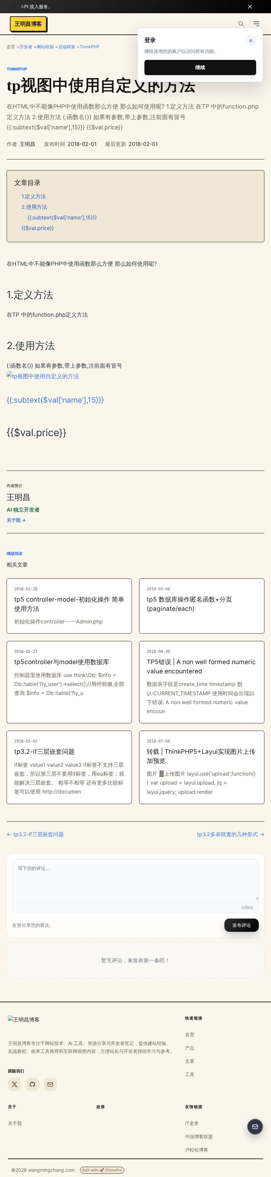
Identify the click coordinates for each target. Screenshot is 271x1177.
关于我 (15, 1123)
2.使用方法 (34, 207)
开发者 (25, 46)
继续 (200, 67)
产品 (189, 1048)
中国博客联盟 (199, 1136)
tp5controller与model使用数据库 (61, 662)
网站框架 (45, 46)
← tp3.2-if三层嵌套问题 (35, 834)
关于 (12, 1106)
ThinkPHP (89, 46)
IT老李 (192, 1123)
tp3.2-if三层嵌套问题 (44, 751)
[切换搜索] (241, 23)
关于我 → (16, 520)
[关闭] (249, 6)
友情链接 (194, 1106)
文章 (189, 1061)
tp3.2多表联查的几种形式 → (230, 834)
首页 (189, 1034)
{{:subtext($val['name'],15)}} (62, 217)
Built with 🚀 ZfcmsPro (102, 1170)
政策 (101, 1106)
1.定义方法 (33, 196)
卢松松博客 (196, 1150)
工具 (189, 1074)
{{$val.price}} (37, 228)
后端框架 (66, 46)
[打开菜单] (256, 23)
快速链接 (194, 1018)
